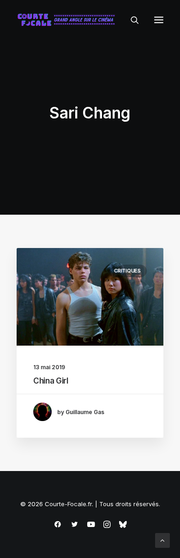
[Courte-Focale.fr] (68, 19)
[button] (159, 20)
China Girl (50, 380)
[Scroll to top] (162, 539)
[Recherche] (130, 20)
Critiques (127, 270)
